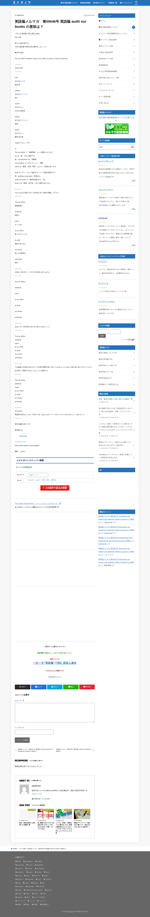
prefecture (41, 886)
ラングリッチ (103, 283)
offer (43, 883)
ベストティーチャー (105, 190)
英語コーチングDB (106, 46)
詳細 (133, 180)
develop (39, 872)
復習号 (19, 904)
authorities (40, 865)
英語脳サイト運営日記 (108, 384)
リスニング (42, 901)
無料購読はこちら (55, 677)
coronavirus (40, 868)
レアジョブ (102, 261)
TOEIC (27, 893)
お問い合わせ (104, 103)
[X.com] (46, 799)
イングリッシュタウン (106, 302)
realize (19, 890)
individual (30, 879)
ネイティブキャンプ (105, 161)
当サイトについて (105, 84)
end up (19, 875)
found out (20, 879)
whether (19, 897)
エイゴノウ (70, 911)
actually (39, 861)
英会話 (27, 904)
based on (20, 868)
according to (29, 861)
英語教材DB (103, 65)
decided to (20, 872)
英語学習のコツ (106, 372)
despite (30, 872)
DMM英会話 (103, 218)
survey (19, 893)
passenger (30, 886)
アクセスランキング (106, 90)
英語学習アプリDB (106, 59)
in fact (39, 879)
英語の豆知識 (105, 359)
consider (30, 868)
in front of (48, 879)
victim (44, 893)
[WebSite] (36, 799)
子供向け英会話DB (106, 52)
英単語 (35, 904)
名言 (43, 480)
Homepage (23, 436)
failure (28, 875)
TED (48, 480)
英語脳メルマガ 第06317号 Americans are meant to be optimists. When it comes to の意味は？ (116, 519)
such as (49, 890)
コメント (19, 701)
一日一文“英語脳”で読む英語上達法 (55, 662)
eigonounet (108, 522)
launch (27, 883)
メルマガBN (22, 848)
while (28, 897)
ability (19, 861)
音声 (16, 81)
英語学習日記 (105, 378)
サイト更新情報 (105, 96)
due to (48, 872)
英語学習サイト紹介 (108, 365)
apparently (20, 865)
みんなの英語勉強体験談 (108, 71)
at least (30, 865)
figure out (37, 875)
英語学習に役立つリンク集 (109, 78)
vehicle (36, 893)
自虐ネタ (53, 480)
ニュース (38, 480)
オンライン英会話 (39, 897)
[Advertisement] (55, 530)
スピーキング (21, 901)
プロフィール (37, 793)
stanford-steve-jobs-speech (34, 890)
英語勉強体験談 (85, 3)
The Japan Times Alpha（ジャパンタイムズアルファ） (37, 503)
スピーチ (30, 480)
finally (46, 875)
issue (19, 883)
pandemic (20, 886)
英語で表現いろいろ (108, 353)
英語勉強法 (45, 904)
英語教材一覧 (112, 3)
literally (35, 883)
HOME (15, 848)
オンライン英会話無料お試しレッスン (113, 33)
